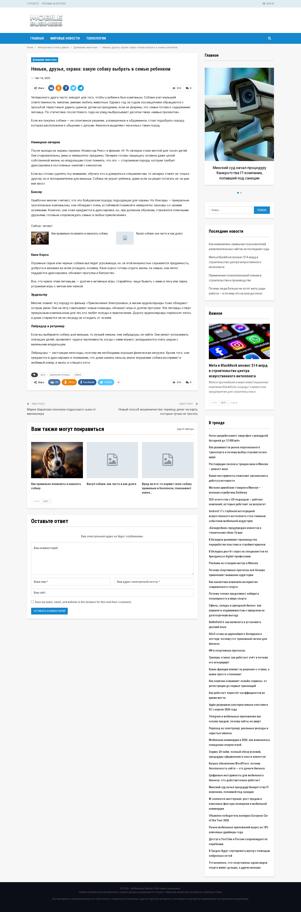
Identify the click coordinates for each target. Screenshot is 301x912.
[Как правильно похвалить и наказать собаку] (40, 238)
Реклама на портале (54, 3)
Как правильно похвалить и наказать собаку (79, 233)
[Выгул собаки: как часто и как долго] (125, 238)
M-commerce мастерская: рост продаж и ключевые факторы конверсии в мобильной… (239, 173)
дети (43, 375)
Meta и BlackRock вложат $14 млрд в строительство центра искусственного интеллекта (235, 262)
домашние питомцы (60, 375)
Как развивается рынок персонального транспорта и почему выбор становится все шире (238, 452)
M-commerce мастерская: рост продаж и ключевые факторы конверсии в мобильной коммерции (238, 803)
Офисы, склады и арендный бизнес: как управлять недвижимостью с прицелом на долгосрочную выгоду (237, 610)
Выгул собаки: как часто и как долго (159, 233)
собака (78, 375)
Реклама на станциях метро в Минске (233, 563)
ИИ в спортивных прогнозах (227, 650)
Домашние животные (45, 59)
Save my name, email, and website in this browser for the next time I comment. (83, 602)
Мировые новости (65, 38)
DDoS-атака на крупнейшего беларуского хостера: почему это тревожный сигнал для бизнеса (238, 638)
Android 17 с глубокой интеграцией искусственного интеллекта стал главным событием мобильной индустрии (237, 516)
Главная (37, 38)
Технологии (96, 38)
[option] (239, 128)
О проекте (33, 3)
